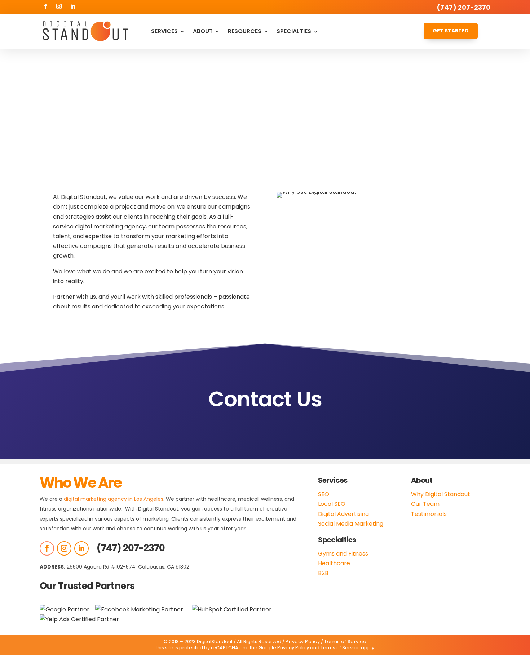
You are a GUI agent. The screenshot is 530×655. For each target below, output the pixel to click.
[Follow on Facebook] (45, 6)
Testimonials (429, 514)
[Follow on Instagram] (58, 6)
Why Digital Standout (440, 494)
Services (164, 31)
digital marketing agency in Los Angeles (113, 499)
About (203, 31)
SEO (323, 494)
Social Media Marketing (350, 524)
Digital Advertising (343, 514)
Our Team (425, 504)
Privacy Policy (303, 641)
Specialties (294, 31)
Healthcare (334, 563)
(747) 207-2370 (131, 548)
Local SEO (331, 504)
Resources (244, 31)
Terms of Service (345, 641)
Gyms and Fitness (343, 553)
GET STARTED (451, 30)
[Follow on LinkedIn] (72, 6)
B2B (323, 573)
